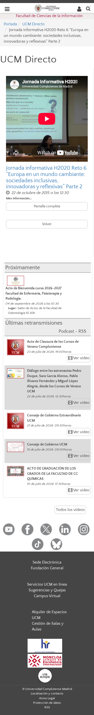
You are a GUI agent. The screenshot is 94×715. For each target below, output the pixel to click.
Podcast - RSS (72, 331)
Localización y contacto (47, 693)
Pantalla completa (47, 206)
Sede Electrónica (47, 562)
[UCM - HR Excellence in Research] (45, 645)
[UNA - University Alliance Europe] (45, 675)
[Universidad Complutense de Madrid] (47, 8)
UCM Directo (33, 24)
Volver (47, 224)
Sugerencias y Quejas (47, 590)
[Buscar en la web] (88, 8)
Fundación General (47, 568)
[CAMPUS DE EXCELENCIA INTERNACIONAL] (45, 660)
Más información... (19, 198)
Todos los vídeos (70, 509)
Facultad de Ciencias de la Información (49, 16)
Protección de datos (47, 702)
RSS (47, 707)
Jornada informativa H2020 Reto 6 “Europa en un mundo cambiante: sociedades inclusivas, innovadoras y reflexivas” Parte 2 (46, 177)
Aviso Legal (47, 698)
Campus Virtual (47, 596)
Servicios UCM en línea (47, 584)
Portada (10, 24)
